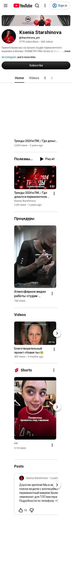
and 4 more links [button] (26, 57)
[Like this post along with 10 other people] (21, 510)
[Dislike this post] (31, 510)
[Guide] (5, 5)
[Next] (57, 333)
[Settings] (45, 5)
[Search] (37, 5)
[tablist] (36, 78)
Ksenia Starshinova (25, 201)
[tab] (19, 78)
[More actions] (54, 194)
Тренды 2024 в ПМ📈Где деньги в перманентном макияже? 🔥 (36, 140)
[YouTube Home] (22, 5)
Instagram (10, 57)
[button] (52, 78)
